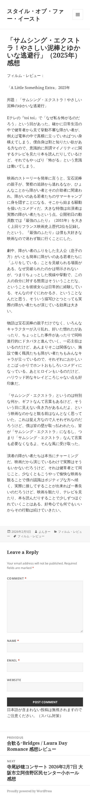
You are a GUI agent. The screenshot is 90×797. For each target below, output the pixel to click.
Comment (16, 578)
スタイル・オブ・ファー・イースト (35, 14)
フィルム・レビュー (31, 536)
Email (13, 660)
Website (14, 680)
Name (13, 641)
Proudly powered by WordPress (29, 791)
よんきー (44, 531)
